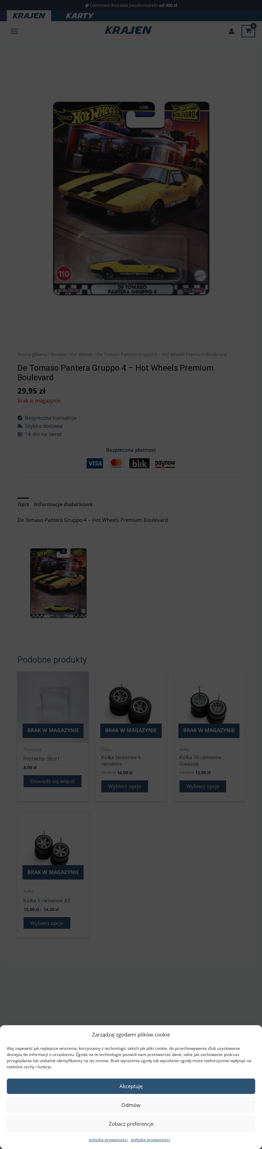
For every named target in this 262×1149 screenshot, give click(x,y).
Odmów (131, 1104)
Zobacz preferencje (131, 1123)
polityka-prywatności (108, 1140)
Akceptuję (131, 1086)
